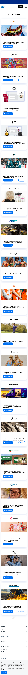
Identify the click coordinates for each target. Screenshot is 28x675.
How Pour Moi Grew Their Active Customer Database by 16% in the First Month (14, 274)
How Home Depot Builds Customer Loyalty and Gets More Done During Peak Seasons (13, 307)
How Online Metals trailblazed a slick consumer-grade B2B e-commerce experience (12, 608)
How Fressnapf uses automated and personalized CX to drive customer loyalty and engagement (14, 473)
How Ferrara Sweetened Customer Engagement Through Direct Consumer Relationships (13, 76)
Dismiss (4, 672)
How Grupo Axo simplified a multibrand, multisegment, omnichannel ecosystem (13, 439)
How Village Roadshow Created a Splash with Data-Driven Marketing (13, 43)
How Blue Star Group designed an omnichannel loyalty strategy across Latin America (14, 574)
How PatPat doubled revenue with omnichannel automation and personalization (12, 540)
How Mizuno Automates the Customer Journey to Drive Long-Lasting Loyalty (13, 340)
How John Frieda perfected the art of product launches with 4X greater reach (13, 209)
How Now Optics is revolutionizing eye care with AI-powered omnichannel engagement (13, 506)
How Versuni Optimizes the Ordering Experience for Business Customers (12, 242)
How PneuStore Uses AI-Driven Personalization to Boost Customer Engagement (12, 406)
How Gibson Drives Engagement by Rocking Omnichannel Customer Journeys (14, 143)
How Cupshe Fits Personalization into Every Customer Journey (12, 373)
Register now (18, 1)
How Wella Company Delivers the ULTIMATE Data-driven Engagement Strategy (12, 110)
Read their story (8, 46)
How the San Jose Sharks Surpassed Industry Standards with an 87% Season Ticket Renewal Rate (13, 176)
